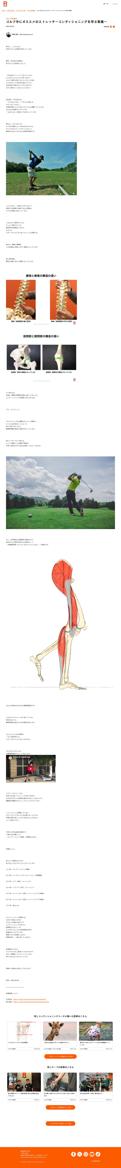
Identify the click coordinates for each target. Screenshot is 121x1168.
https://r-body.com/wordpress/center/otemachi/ (30, 999)
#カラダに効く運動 (56, 1048)
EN (108, 4)
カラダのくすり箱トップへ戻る (61, 1123)
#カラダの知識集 (11, 18)
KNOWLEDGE (10, 10)
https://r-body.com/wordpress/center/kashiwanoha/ (31, 1002)
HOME (3, 10)
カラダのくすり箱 (20, 10)
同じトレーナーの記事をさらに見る (61, 1056)
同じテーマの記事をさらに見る (61, 1107)
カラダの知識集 (31, 10)
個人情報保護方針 (96, 1161)
